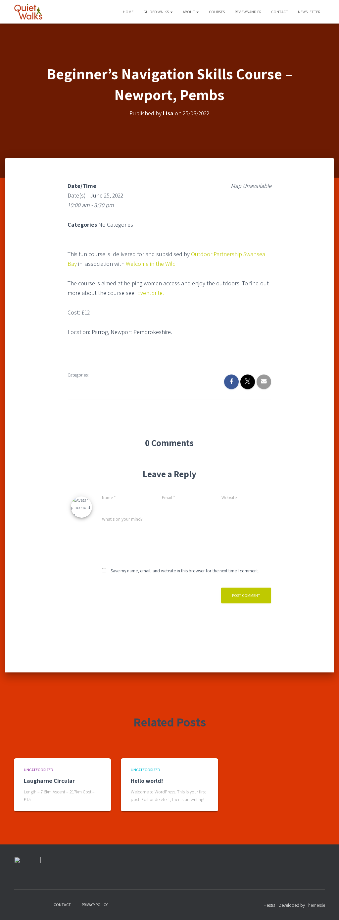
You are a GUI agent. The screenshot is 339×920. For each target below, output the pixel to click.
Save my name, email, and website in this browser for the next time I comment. (185, 571)
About (189, 11)
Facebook (19, 904)
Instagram (30, 904)
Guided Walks (156, 11)
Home (128, 11)
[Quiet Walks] (28, 12)
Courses (217, 11)
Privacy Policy (95, 904)
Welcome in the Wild (151, 263)
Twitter (42, 904)
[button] (171, 11)
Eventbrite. (151, 293)
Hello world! (147, 780)
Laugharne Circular (49, 780)
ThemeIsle (315, 905)
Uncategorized (38, 769)
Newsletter (309, 11)
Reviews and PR (248, 11)
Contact (279, 11)
